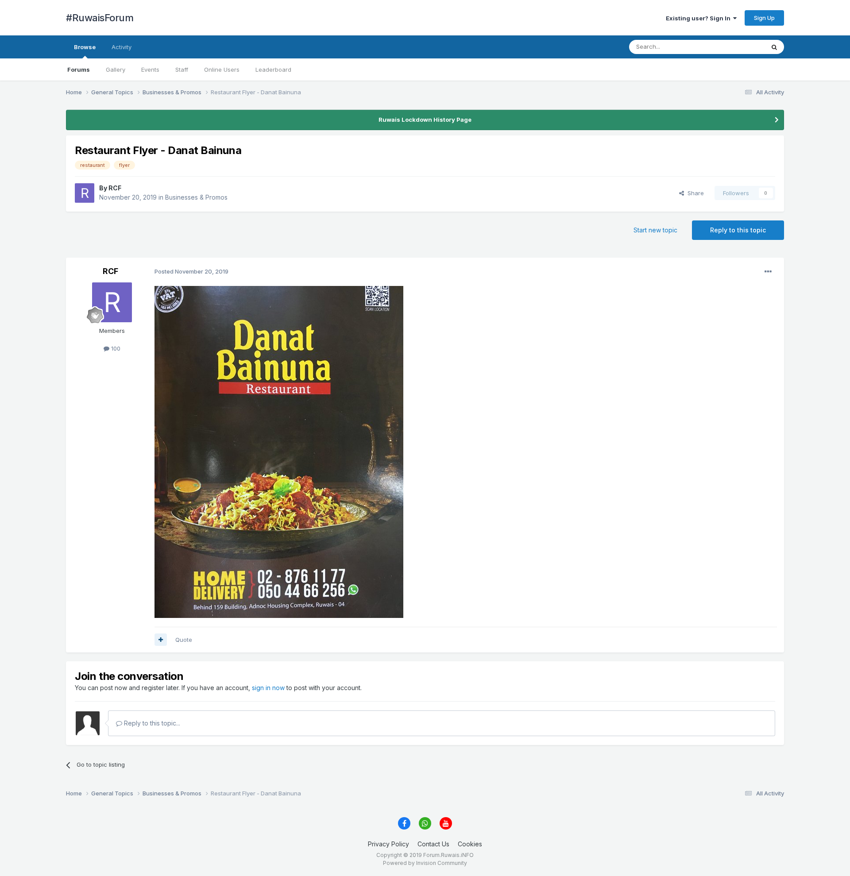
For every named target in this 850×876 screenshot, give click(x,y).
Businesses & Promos (196, 197)
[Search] (774, 47)
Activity (121, 46)
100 (114, 348)
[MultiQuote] (161, 639)
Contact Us (433, 844)
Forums (78, 69)
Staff (181, 69)
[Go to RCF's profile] (84, 193)
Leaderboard (273, 69)
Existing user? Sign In (699, 18)
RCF (114, 188)
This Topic (738, 46)
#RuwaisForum (99, 17)
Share (694, 193)
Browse (85, 46)
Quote (183, 639)
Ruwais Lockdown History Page (425, 119)
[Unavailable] (279, 451)
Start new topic (655, 230)
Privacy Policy (388, 844)
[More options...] (768, 271)
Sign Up (764, 17)
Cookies (470, 844)
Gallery (115, 69)
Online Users (222, 69)
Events (150, 69)
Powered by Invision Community (425, 863)
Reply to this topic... (151, 723)
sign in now (268, 687)
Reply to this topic (738, 230)
